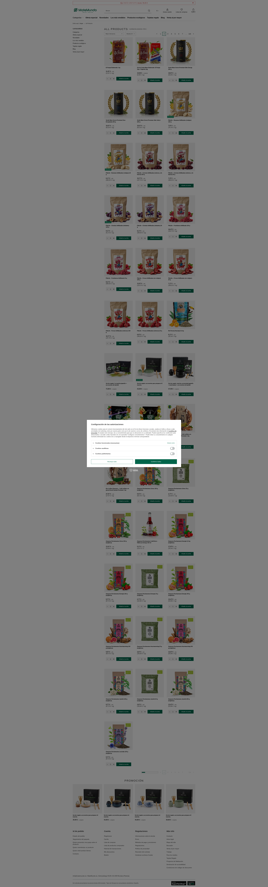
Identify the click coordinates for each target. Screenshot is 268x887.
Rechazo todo (112, 461)
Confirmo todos (156, 461)
